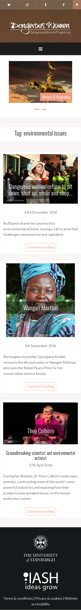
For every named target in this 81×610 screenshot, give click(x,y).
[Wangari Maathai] (40, 300)
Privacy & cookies (48, 598)
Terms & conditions (18, 598)
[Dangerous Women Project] (40, 25)
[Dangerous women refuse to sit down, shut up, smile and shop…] (40, 178)
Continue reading (40, 247)
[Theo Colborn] (40, 423)
